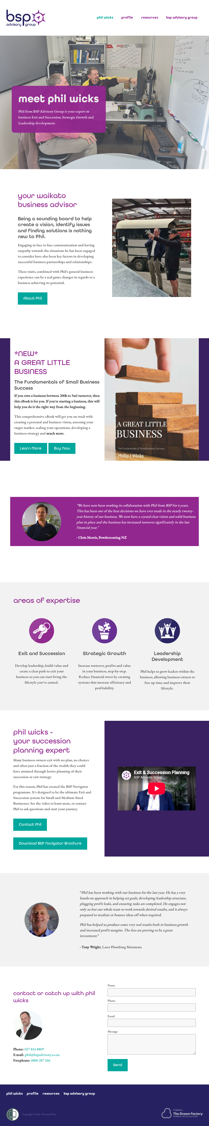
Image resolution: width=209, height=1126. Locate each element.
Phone (111, 1000)
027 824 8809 (34, 1049)
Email (111, 1016)
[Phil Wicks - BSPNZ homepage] (26, 17)
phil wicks (105, 18)
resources (149, 18)
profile (127, 18)
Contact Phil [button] (30, 824)
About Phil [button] (32, 298)
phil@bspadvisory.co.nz (42, 1054)
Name (111, 985)
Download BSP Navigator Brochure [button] (50, 843)
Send (117, 1065)
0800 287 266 (40, 1060)
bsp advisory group (182, 18)
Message (113, 1031)
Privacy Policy (49, 1114)
